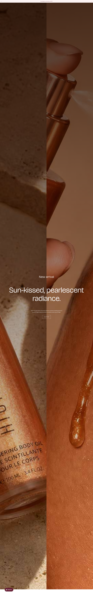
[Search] (84, 5)
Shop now (46, 317)
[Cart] (89, 5)
